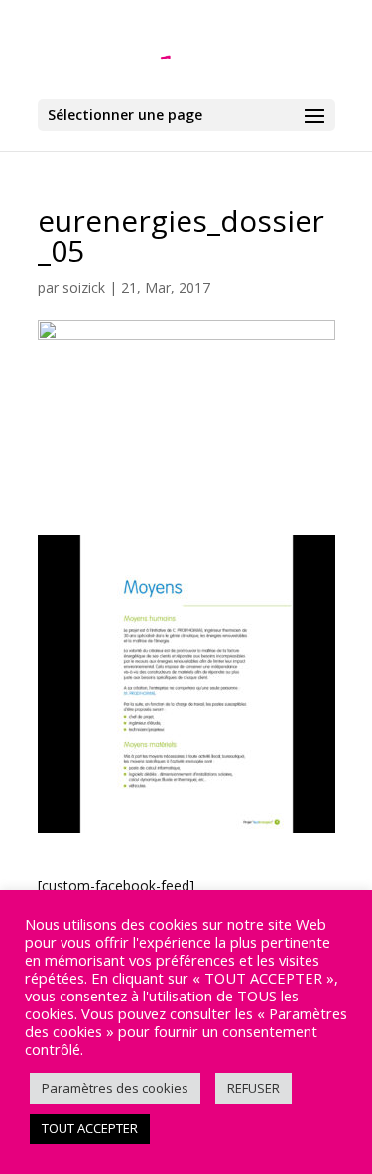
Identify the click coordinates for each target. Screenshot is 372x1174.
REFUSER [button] (253, 1088)
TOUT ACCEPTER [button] (90, 1128)
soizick (83, 287)
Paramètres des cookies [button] (115, 1088)
